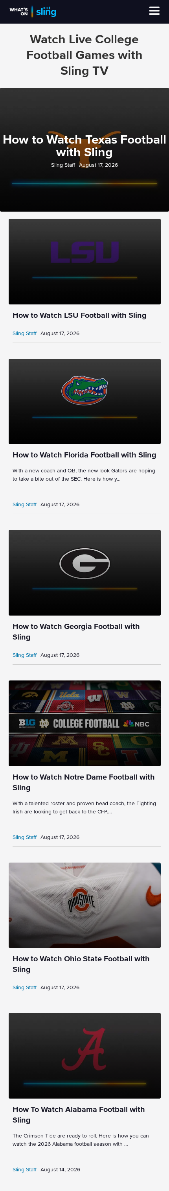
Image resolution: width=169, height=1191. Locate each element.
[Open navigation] (154, 12)
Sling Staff (63, 165)
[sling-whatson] (32, 17)
